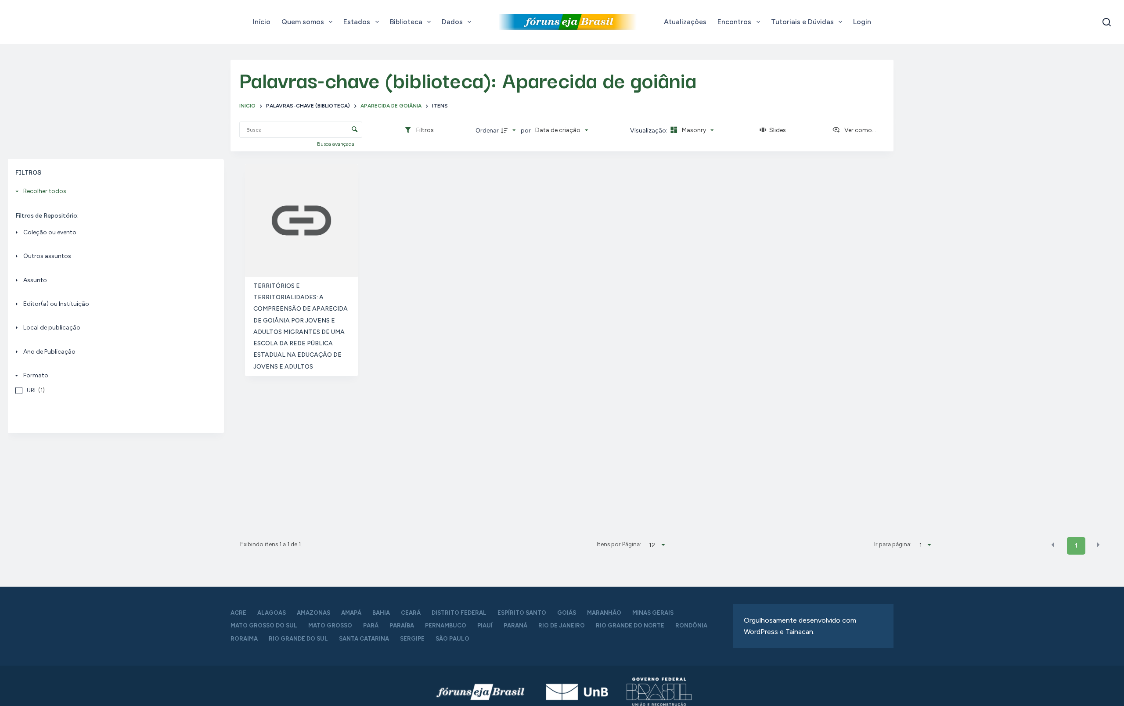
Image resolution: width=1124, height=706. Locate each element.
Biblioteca (406, 22)
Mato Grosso (330, 625)
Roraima (244, 638)
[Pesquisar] (1106, 22)
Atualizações (685, 22)
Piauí (485, 625)
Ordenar (487, 130)
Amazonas (313, 612)
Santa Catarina (364, 638)
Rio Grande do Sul (298, 638)
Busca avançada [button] (336, 144)
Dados (452, 22)
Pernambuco (445, 625)
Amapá (351, 612)
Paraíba (401, 625)
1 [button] (1076, 545)
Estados (356, 22)
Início (261, 22)
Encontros (734, 22)
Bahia (381, 612)
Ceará (411, 612)
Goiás (566, 612)
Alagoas (271, 612)
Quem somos (302, 22)
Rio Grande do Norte (630, 625)
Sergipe (412, 638)
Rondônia (691, 625)
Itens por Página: (619, 544)
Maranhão (604, 612)
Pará (370, 625)
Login (862, 22)
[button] (1053, 545)
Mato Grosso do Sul (264, 625)
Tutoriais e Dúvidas (802, 22)
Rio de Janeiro (561, 625)
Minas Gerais (653, 612)
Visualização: (649, 130)
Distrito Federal (459, 612)
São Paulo (452, 638)
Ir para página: (892, 544)
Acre (238, 612)
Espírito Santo (521, 612)
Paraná (515, 625)
